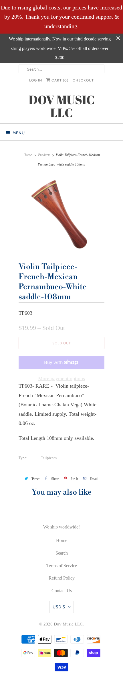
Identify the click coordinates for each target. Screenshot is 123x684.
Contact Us (61, 590)
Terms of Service (61, 565)
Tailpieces (49, 458)
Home (61, 540)
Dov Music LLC (68, 624)
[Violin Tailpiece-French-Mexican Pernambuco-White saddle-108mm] (61, 214)
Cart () (59, 80)
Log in (35, 80)
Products (44, 155)
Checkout (83, 80)
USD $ (59, 606)
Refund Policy (62, 578)
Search (61, 553)
